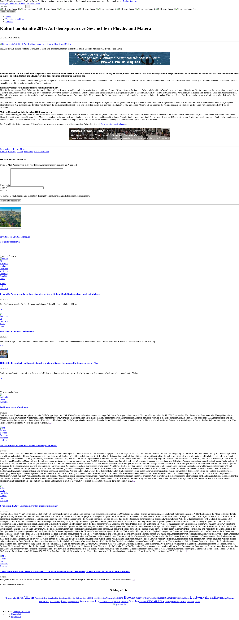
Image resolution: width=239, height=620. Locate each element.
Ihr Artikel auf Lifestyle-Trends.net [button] (15, 237)
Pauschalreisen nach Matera (113, 124)
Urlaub (183, 601)
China (61, 598)
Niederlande (55, 601)
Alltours (3, 151)
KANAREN (150, 598)
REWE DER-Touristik (107, 602)
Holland (119, 597)
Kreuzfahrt (160, 597)
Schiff (117, 601)
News (8, 16)
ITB (144, 598)
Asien (37, 598)
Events (16, 149)
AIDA (14, 598)
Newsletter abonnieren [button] (10, 242)
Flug (96, 598)
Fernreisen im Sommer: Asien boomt (17, 331)
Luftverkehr (200, 597)
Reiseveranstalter (41, 151)
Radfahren (75, 602)
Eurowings (82, 598)
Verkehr (197, 602)
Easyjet (75, 598)
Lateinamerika (174, 597)
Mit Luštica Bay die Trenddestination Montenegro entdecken (28, 445)
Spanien (134, 601)
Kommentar (5, 185)
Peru (70, 602)
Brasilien (55, 598)
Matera (20, 151)
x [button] (136, 1)
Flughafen (102, 598)
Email (2, 190)
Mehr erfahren (129, 1)
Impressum (16, 616)
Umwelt (175, 602)
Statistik (142, 602)
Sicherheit (124, 602)
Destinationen (6, 149)
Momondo (28, 151)
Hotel (128, 597)
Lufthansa (185, 598)
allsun (20, 597)
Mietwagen (230, 598)
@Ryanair (8, 598)
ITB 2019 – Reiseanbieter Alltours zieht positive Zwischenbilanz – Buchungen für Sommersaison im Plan (49, 363)
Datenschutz (16, 614)
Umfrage (168, 602)
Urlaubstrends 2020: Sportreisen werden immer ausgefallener (29, 506)
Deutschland (67, 598)
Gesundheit (110, 598)
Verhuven (190, 602)
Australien (43, 598)
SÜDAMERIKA (155, 601)
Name (2, 188)
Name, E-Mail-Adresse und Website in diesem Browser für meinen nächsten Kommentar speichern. (46, 196)
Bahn (50, 598)
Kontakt (9, 21)
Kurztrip (11, 151)
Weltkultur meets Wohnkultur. (14, 407)
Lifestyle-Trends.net (20, 3)
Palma (64, 601)
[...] (1, 309)
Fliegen (90, 598)
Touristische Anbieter (15, 19)
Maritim (224, 598)
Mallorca (215, 597)
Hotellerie (137, 597)
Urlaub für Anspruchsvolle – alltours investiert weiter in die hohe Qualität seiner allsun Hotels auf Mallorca (50, 294)
